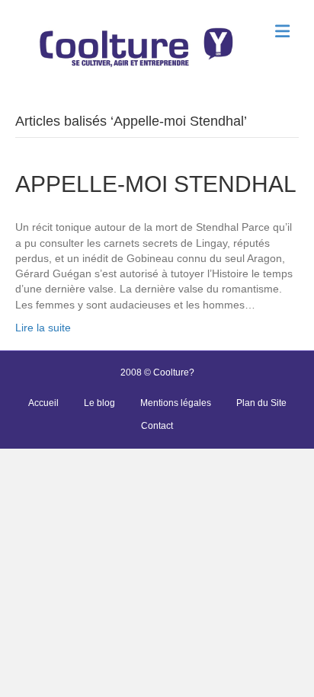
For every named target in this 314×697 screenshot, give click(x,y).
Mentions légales (175, 403)
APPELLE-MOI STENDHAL (155, 184)
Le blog (99, 403)
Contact (157, 425)
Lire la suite (43, 327)
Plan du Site (261, 403)
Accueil (43, 403)
